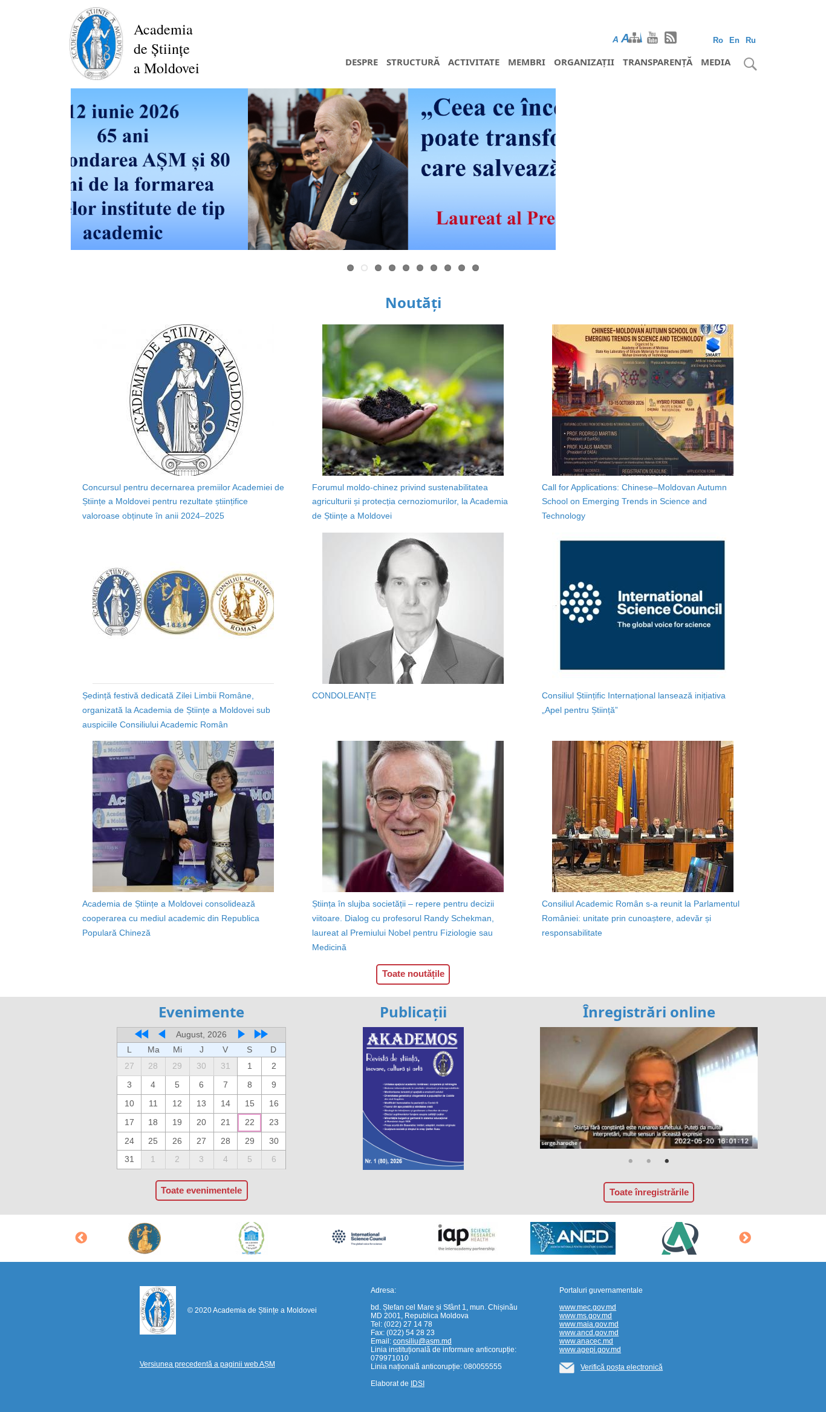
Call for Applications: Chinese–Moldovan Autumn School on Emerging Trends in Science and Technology (634, 501)
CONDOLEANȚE (344, 695)
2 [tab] (649, 1161)
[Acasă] (96, 42)
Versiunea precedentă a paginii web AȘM (207, 1364)
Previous (53, 172)
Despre (361, 62)
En (734, 40)
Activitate (473, 62)
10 (475, 267)
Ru (751, 40)
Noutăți (413, 302)
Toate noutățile (413, 973)
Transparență (657, 62)
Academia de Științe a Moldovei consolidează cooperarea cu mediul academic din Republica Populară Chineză (170, 918)
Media (715, 62)
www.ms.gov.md (585, 1316)
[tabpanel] (649, 1088)
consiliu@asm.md (422, 1341)
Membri (526, 62)
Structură (413, 62)
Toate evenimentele (201, 1190)
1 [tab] (631, 1161)
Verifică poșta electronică (621, 1367)
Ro (718, 40)
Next (773, 172)
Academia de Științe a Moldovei (167, 48)
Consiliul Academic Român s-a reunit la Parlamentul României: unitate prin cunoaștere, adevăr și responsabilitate (641, 918)
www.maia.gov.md (589, 1324)
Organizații (584, 62)
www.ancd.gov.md (589, 1332)
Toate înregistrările (649, 1192)
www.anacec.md (586, 1341)
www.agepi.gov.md (590, 1349)
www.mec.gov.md (587, 1307)
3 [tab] (667, 1161)
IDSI (417, 1383)
